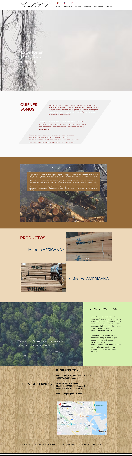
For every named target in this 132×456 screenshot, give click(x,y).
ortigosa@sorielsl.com (72, 394)
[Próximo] (109, 247)
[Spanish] (56, 2)
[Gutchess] (44, 289)
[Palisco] (88, 258)
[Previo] (67, 247)
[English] (63, 2)
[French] (70, 2)
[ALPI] (86, 258)
